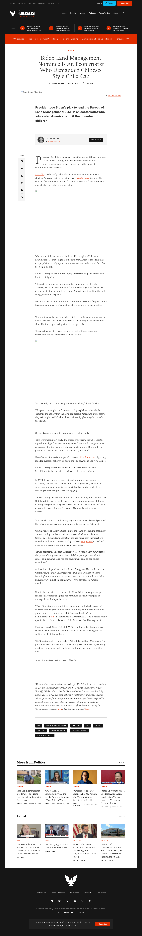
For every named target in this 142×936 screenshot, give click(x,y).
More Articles (96, 140)
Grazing (98, 726)
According (40, 174)
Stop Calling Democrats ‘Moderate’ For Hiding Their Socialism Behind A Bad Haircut (29, 795)
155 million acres (86, 457)
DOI (87, 726)
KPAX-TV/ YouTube (114, 95)
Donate (111, 3)
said (52, 616)
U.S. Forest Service (44, 736)
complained (87, 541)
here (60, 709)
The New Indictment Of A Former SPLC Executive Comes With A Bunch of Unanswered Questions (29, 849)
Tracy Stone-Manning (79, 731)
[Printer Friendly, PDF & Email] (21, 197)
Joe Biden (40, 731)
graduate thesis (82, 178)
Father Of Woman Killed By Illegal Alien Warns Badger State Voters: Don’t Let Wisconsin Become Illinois (113, 797)
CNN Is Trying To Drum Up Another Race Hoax (56, 846)
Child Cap (76, 726)
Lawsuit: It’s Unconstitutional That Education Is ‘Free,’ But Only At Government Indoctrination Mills (112, 850)
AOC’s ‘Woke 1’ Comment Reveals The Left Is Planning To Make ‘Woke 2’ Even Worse (57, 795)
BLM (38, 726)
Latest (21, 816)
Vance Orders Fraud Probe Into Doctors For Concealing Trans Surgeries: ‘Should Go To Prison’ (84, 850)
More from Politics (31, 762)
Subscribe (125, 3)
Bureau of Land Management (56, 726)
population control (58, 731)
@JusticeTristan (54, 141)
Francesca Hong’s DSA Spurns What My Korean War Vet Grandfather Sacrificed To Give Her (85, 795)
